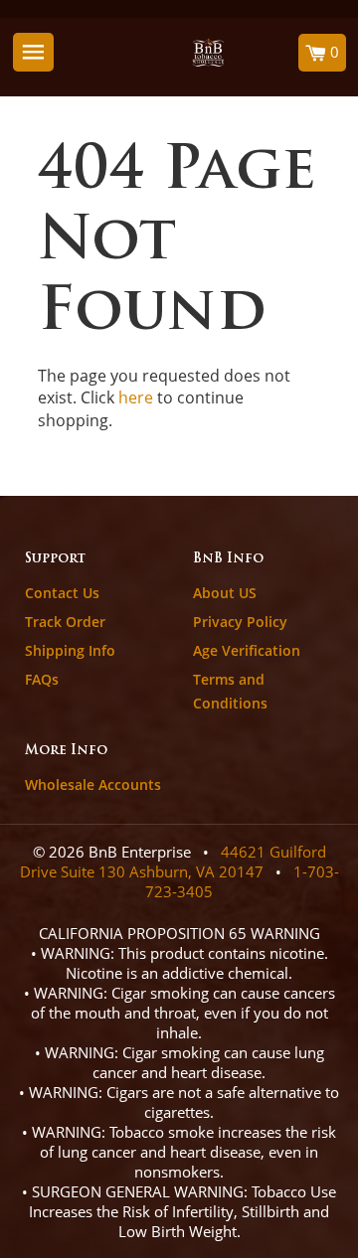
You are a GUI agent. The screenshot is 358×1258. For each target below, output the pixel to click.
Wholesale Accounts (93, 784)
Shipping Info (70, 650)
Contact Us (62, 592)
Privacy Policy (240, 621)
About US (225, 592)
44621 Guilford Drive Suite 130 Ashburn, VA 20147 (173, 861)
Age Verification (246, 650)
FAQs (42, 679)
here (135, 397)
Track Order (65, 621)
